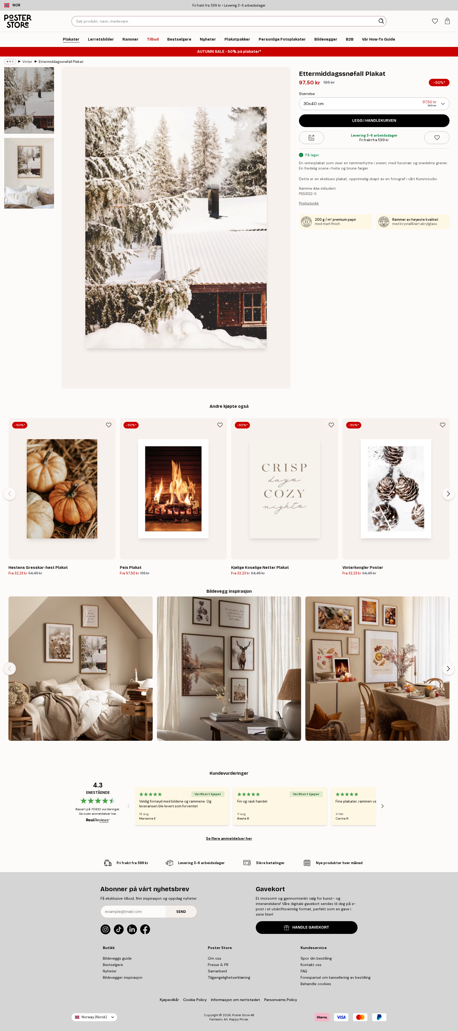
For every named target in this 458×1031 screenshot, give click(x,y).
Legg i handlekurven (374, 120)
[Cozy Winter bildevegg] (80, 668)
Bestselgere (113, 964)
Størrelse (307, 93)
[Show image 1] (29, 100)
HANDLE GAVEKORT (310, 927)
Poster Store (241, 1015)
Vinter (27, 61)
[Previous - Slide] (9, 493)
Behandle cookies (316, 983)
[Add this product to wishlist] (437, 137)
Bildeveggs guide (117, 958)
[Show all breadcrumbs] (10, 61)
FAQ (304, 971)
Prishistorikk (309, 203)
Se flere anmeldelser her (229, 838)
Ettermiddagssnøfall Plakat (61, 61)
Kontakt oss (311, 964)
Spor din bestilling (316, 958)
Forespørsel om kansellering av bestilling (336, 977)
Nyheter (110, 971)
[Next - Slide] (448, 493)
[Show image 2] (29, 173)
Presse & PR (218, 964)
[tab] (435, 21)
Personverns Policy (281, 999)
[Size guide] (311, 137)
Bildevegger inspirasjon (122, 977)
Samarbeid (217, 971)
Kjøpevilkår (169, 999)
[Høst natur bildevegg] (229, 668)
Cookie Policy (195, 999)
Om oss (214, 958)
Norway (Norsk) (94, 1017)
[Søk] (382, 21)
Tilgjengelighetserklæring (229, 977)
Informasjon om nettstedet (235, 999)
